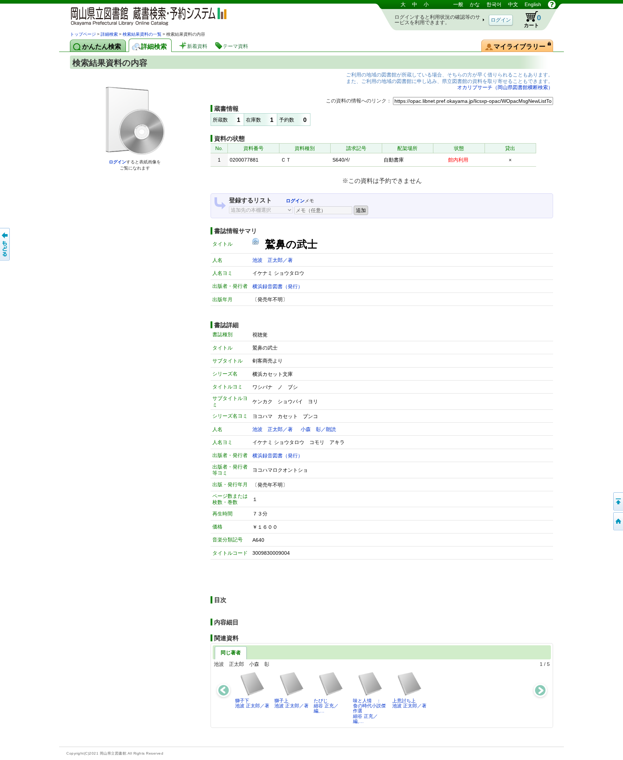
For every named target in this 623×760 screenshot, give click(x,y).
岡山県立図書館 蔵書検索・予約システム (145, 15)
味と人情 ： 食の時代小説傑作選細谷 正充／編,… (369, 711)
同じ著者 (231, 652)
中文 (513, 4)
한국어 (494, 4)
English (533, 4)
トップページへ (617, 521)
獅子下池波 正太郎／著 (252, 703)
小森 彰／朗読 (318, 429)
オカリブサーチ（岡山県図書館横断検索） (505, 87)
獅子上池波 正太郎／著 (291, 703)
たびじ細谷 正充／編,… (326, 706)
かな (475, 4)
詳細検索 (109, 34)
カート (532, 20)
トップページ (83, 34)
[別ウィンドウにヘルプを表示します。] (551, 4)
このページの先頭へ (617, 501)
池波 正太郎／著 (272, 260)
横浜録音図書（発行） (277, 286)
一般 (458, 4)
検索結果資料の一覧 (142, 34)
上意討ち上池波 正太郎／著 (409, 703)
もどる (5, 244)
